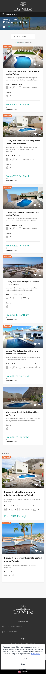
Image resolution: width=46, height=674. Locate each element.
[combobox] (23, 36)
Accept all (23, 659)
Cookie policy (35, 654)
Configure (23, 669)
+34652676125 (10, 14)
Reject (23, 664)
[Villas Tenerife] (23, 10)
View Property (23, 64)
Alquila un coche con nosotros (24, 643)
